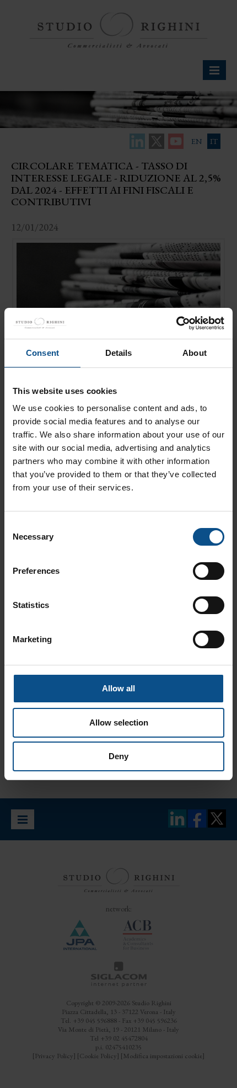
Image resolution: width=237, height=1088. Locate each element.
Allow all (118, 688)
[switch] (208, 571)
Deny (118, 756)
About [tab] (194, 353)
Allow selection (118, 722)
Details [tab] (118, 353)
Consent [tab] (42, 353)
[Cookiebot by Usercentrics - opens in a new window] (176, 323)
